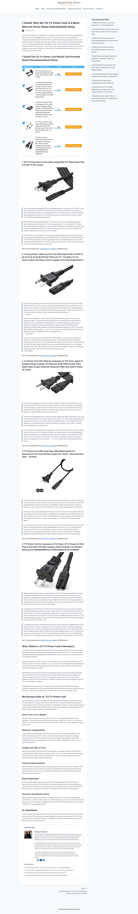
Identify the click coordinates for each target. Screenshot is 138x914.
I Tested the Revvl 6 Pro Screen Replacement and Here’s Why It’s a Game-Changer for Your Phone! (103, 89)
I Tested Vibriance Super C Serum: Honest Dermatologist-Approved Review (103, 49)
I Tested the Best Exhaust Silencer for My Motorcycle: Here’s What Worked (46, 875)
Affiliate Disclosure (75, 9)
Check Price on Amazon (73, 74)
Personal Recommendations (56, 9)
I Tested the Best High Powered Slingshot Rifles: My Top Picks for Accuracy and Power (49, 870)
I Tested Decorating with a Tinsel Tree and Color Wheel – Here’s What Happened (48, 867)
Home (37, 9)
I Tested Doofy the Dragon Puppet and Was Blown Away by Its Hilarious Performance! (104, 58)
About (43, 9)
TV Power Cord (31, 451)
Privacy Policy (88, 9)
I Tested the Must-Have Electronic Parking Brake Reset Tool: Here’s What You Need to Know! (105, 40)
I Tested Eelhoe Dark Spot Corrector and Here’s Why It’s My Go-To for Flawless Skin (105, 31)
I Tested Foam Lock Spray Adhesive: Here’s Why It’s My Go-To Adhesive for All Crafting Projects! (105, 98)
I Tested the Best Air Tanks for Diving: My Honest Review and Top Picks (73, 891)
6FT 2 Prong (29, 162)
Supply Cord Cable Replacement (68, 260)
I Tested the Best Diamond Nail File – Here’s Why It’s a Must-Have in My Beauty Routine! (104, 67)
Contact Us (99, 9)
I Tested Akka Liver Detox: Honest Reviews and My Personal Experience (45, 872)
